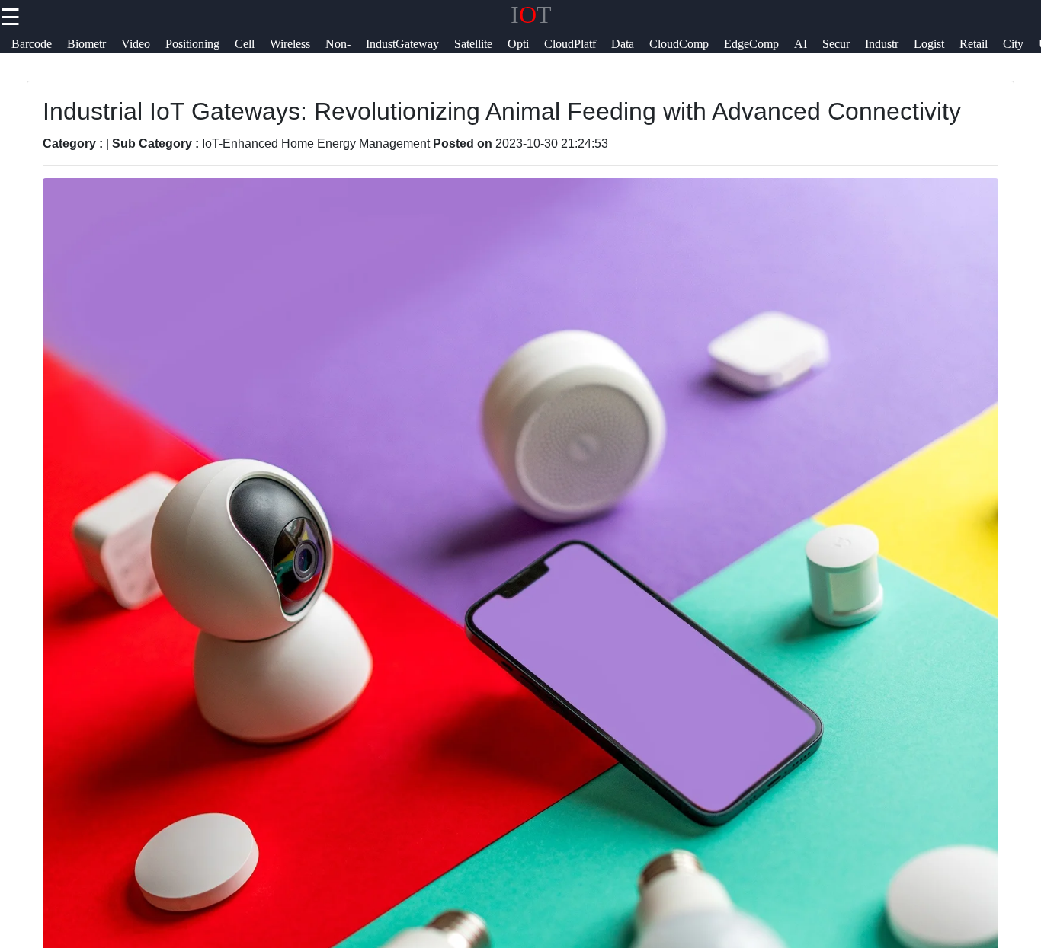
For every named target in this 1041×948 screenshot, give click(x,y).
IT (531, 14)
